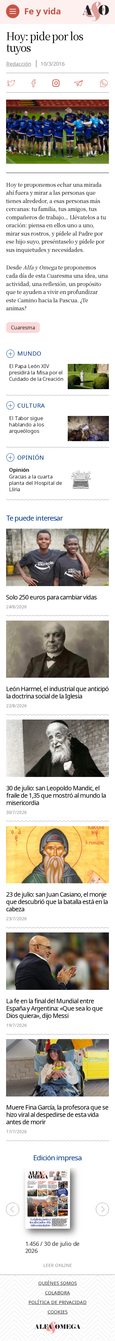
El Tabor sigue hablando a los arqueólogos (26, 424)
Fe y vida (42, 11)
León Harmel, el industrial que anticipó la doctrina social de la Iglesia (57, 692)
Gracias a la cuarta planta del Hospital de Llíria (35, 483)
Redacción (18, 63)
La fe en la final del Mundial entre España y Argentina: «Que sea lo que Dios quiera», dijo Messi (54, 1008)
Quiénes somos (57, 1283)
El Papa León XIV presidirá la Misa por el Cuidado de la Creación (36, 372)
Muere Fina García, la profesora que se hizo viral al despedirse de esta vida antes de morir (57, 1114)
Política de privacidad (57, 1302)
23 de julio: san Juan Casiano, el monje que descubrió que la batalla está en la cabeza (57, 901)
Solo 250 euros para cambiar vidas (51, 597)
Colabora (57, 1292)
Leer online (57, 1265)
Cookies (58, 1311)
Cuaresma (23, 327)
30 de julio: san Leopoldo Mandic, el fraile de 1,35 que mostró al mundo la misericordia (56, 795)
